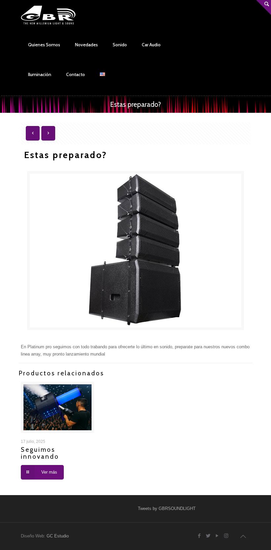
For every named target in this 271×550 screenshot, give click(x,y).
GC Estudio (58, 535)
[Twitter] (208, 535)
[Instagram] (226, 535)
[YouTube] (217, 535)
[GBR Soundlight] (48, 15)
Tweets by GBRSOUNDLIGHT (167, 508)
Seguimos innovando (40, 453)
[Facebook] (199, 535)
